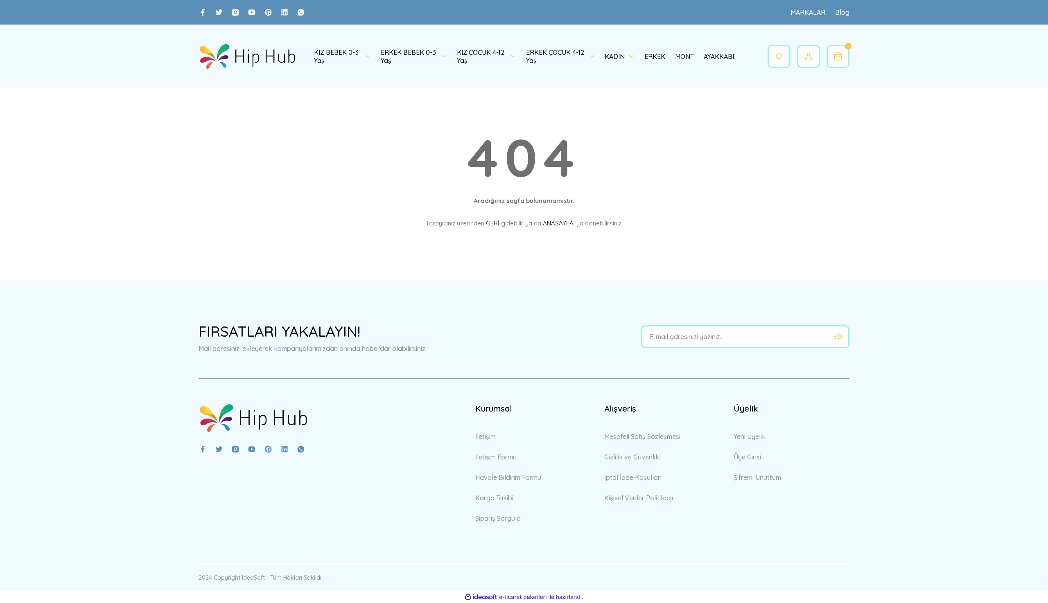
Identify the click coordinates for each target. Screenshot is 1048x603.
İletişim (485, 436)
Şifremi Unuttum (757, 477)
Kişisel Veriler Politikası (638, 498)
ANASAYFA (558, 223)
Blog (842, 12)
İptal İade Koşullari (633, 477)
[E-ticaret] (523, 597)
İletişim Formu (496, 457)
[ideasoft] (481, 597)
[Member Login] (808, 56)
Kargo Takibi (494, 498)
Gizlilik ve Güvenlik (631, 457)
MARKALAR (808, 12)
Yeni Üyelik (750, 436)
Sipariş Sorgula (498, 518)
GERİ (492, 223)
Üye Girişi (747, 457)
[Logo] (247, 56)
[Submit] (838, 336)
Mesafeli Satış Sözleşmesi (642, 436)
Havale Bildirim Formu (508, 477)
